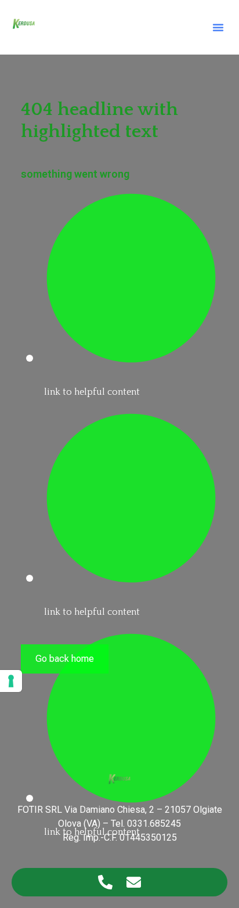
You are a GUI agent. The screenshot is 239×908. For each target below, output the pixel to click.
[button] (218, 27)
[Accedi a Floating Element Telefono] (105, 882)
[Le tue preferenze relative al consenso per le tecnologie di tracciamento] (11, 681)
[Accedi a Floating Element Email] (133, 882)
